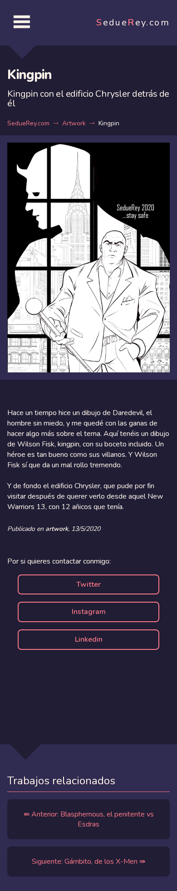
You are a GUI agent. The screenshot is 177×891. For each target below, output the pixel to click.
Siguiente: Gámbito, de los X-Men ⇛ (88, 861)
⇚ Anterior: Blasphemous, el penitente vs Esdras (89, 819)
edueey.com (133, 22)
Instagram (89, 612)
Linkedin (89, 639)
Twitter (88, 584)
